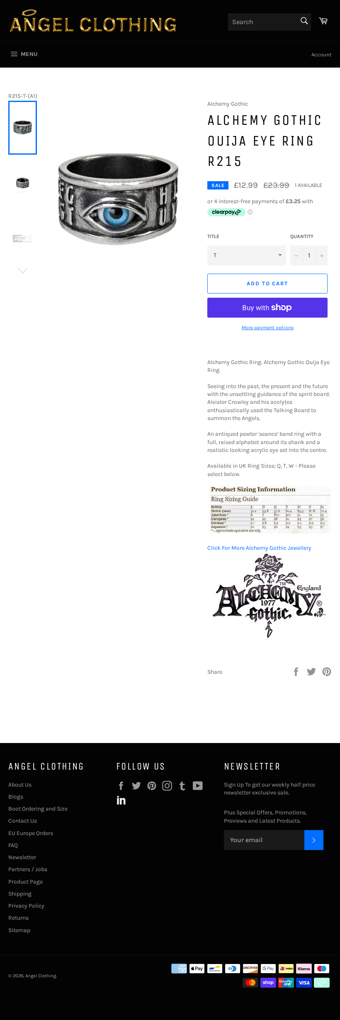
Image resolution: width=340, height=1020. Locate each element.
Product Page (25, 881)
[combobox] (269, 22)
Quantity (301, 236)
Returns (18, 917)
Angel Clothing (40, 976)
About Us (20, 784)
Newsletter (22, 857)
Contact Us (22, 820)
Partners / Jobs (27, 869)
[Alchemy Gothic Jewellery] (269, 637)
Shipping (20, 893)
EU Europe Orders (30, 833)
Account (321, 54)
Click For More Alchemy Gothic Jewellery (259, 547)
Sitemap (19, 930)
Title (213, 236)
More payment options (268, 327)
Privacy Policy (26, 905)
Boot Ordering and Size (38, 808)
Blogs (15, 796)
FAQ (13, 845)
